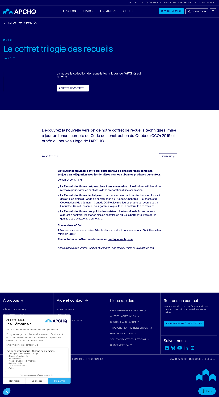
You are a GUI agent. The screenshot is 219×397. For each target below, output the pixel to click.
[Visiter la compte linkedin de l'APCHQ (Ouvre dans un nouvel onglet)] (186, 348)
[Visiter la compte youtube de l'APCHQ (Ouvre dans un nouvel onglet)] (180, 348)
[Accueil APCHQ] (19, 11)
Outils (127, 11)
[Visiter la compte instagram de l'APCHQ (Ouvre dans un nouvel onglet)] (192, 348)
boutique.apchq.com (120, 239)
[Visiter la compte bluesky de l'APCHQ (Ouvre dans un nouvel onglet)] (173, 348)
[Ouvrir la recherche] (213, 11)
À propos (69, 11)
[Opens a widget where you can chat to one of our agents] (207, 391)
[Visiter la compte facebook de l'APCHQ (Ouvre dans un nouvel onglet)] (167, 348)
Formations (108, 11)
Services (88, 11)
